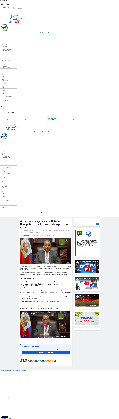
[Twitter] (40, 33)
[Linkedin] (29, 361)
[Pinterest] (31, 361)
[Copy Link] (53, 361)
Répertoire (4, 102)
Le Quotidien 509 (3, 0)
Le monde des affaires (6, 62)
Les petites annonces (6, 412)
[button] (37, 40)
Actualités (39, 235)
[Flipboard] (55, 361)
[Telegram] (45, 33)
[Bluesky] (41, 361)
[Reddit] (26, 361)
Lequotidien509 (27, 235)
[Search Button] (97, 224)
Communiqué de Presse (6, 52)
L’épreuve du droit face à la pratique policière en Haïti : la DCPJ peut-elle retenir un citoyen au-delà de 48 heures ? (59, 283)
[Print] (48, 361)
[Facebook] (37, 33)
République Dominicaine (6, 400)
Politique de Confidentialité (5, 387)
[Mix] (50, 361)
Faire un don (42, 38)
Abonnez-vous (4, 14)
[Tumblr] (36, 361)
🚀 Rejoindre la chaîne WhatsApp (45, 353)
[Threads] (43, 361)
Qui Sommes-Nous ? (4, 384)
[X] (24, 361)
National (43, 235)
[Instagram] (43, 33)
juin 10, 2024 (34, 235)
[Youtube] (48, 33)
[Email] (38, 361)
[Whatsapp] (35, 33)
